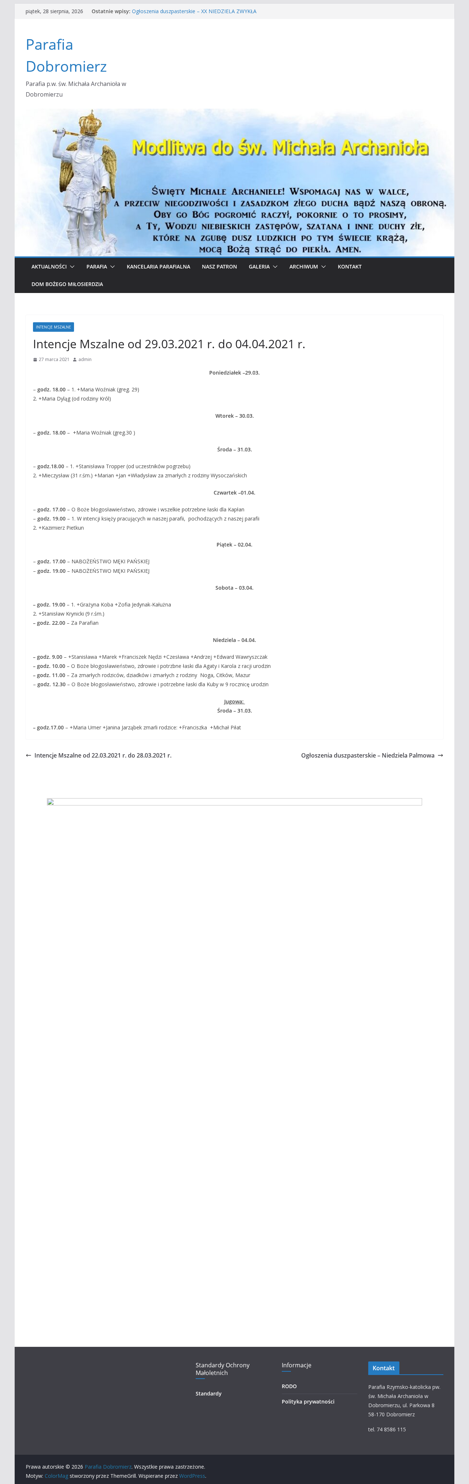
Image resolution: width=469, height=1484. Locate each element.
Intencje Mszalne (53, 327)
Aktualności (49, 266)
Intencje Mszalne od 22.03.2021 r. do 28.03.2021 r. (102, 755)
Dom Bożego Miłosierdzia (67, 284)
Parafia (96, 266)
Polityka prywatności (308, 1401)
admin (85, 359)
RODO (289, 1386)
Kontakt (350, 266)
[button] (71, 267)
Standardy (209, 1393)
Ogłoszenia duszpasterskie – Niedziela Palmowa (368, 755)
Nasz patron (219, 266)
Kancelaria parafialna (158, 266)
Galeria (259, 266)
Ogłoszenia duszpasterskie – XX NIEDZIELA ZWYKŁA (194, 11)
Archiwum (303, 266)
